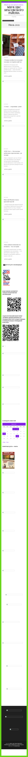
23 (17, 436)
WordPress (17, 746)
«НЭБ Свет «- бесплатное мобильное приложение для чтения (13, 153)
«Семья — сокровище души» (13, 106)
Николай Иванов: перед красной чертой (11, 201)
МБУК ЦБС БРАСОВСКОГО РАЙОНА (14, 10)
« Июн (3, 442)
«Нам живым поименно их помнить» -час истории (12, 245)
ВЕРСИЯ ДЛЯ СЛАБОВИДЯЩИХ (14, 264)
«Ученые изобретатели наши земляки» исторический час (13, 61)
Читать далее (8, 76)
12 (4, 433)
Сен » (7, 442)
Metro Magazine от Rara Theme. (16, 744)
